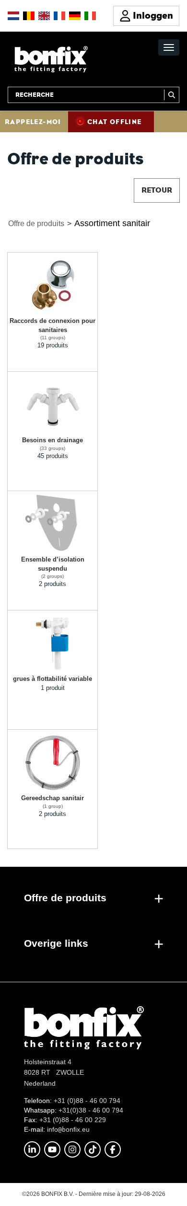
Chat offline (114, 122)
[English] (44, 15)
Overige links (56, 943)
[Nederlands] (13, 15)
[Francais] (59, 15)
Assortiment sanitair (112, 223)
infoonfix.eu (68, 1129)
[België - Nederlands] (29, 15)
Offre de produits (36, 223)
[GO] (171, 95)
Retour (156, 190)
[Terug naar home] (51, 58)
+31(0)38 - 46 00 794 (90, 1110)
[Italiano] (90, 15)
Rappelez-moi (33, 122)
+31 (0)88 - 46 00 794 (87, 1100)
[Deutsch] (75, 15)
